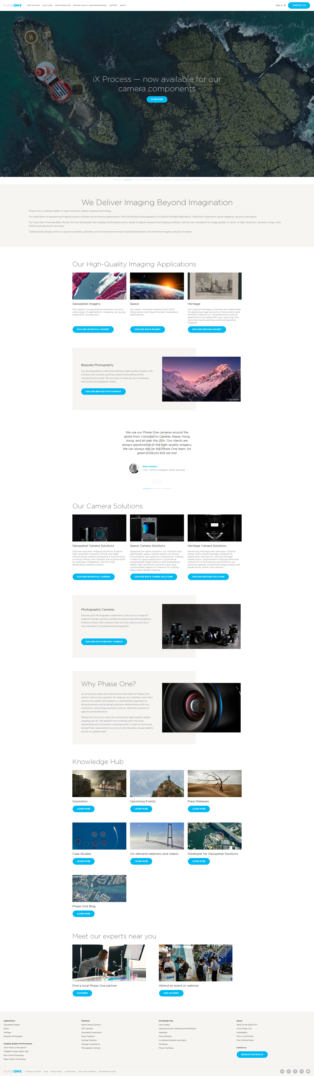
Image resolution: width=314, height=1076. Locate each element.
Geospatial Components (91, 1032)
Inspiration (163, 1032)
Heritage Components (90, 1044)
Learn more (83, 809)
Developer (163, 1044)
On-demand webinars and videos (172, 1040)
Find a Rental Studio (245, 1040)
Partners (82, 993)
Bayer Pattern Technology (15, 1059)
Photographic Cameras (90, 1048)
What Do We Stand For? (246, 1025)
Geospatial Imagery (12, 1025)
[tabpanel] (157, 88)
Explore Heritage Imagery (207, 329)
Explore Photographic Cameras (104, 642)
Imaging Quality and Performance (90, 5)
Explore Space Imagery (148, 329)
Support (113, 5)
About (123, 5)
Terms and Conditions (87, 1071)
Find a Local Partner (244, 1036)
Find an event (171, 993)
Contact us (299, 5)
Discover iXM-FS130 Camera (48, 99)
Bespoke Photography (13, 1036)
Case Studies (164, 1025)
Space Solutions (88, 1036)
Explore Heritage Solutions (208, 577)
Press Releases (165, 1036)
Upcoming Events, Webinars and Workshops (177, 1029)
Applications (33, 5)
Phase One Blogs (166, 1048)
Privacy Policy (56, 1071)
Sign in (279, 5)
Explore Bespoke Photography (103, 391)
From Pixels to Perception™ (15, 1048)
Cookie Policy (70, 1071)
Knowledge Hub (63, 5)
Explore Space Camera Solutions (154, 577)
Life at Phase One (244, 1029)
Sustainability (241, 1032)
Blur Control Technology (14, 1055)
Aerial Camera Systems (91, 1025)
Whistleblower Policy (107, 1071)
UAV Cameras (87, 1029)
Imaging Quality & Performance (18, 1044)
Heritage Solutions (89, 1040)
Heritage (7, 1032)
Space (6, 1029)
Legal (46, 1071)
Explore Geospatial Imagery (93, 329)
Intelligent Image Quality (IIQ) (16, 1051)
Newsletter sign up (252, 1054)
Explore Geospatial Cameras (93, 577)
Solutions (47, 5)
